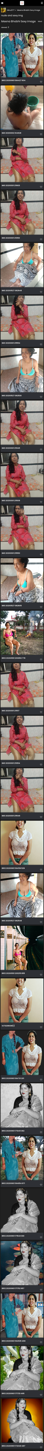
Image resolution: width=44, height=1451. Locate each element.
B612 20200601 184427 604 (13, 80)
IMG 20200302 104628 (11, 133)
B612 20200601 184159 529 (13, 868)
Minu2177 (10, 10)
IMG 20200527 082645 (12, 290)
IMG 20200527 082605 (12, 605)
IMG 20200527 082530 (12, 395)
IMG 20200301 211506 (11, 500)
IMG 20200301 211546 (11, 816)
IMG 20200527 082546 (12, 921)
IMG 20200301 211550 (11, 553)
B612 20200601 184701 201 (13, 1078)
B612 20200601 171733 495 (13, 1393)
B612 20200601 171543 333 (13, 1236)
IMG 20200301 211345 (11, 448)
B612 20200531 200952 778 (13, 658)
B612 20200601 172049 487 (13, 1446)
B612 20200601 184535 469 (13, 1341)
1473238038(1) (8, 1026)
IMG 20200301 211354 (11, 763)
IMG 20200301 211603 (11, 185)
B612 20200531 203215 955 (13, 973)
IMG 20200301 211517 (10, 711)
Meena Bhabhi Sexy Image (28, 10)
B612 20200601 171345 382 (13, 1131)
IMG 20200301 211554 (11, 343)
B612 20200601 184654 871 (13, 1183)
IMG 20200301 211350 (11, 238)
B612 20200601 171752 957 (13, 1288)
